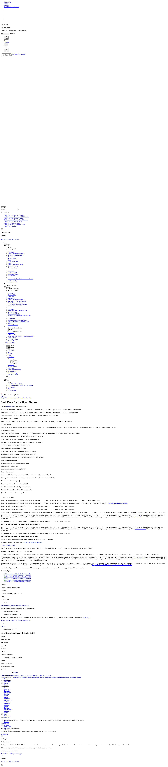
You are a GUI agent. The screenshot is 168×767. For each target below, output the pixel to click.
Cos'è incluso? (12, 334)
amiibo (9, 323)
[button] (85, 244)
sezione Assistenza (140, 517)
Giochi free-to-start (13, 261)
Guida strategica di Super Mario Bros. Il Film (20, 385)
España (6, 683)
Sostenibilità (56, 677)
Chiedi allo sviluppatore (14, 369)
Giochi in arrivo (12, 258)
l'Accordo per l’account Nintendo (117, 503)
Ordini (6, 3)
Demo (9, 260)
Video (9, 355)
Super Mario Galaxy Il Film (15, 384)
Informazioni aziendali (26, 675)
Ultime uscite (11, 257)
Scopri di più (86, 617)
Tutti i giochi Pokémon (10, 226)
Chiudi (2, 723)
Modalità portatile (5, 605)
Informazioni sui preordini (8, 545)
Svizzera (6, 725)
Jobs (9, 388)
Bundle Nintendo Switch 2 (15, 303)
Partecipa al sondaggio (15, 753)
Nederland (7, 716)
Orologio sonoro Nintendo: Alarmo (17, 320)
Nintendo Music (12, 341)
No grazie (3, 734)
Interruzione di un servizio (32, 677)
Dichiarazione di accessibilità (68, 677)
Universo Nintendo (13, 266)
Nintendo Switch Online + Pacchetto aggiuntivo (21, 336)
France (6, 685)
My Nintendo (11, 387)
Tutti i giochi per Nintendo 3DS (13, 221)
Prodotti (10, 353)
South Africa (7, 702)
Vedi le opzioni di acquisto (19, 54)
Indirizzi (6, 5)
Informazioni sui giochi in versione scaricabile (20, 279)
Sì (7, 734)
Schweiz (6, 722)
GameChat (11, 296)
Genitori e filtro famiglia (7, 675)
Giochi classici (12, 337)
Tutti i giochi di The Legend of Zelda (14, 224)
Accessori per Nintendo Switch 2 (17, 301)
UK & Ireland (8, 709)
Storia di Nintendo (13, 325)
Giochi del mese (12, 272)
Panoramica (7, 2)
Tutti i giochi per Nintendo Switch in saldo (16, 220)
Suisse (6, 706)
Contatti (79, 677)
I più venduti (11, 275)
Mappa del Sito (12, 390)
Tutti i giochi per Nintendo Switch (13, 218)
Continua (7, 723)
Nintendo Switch (12, 312)
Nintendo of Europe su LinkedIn (10, 239)
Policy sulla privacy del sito (43, 675)
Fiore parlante (11, 318)
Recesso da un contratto (46, 677)
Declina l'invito (5, 753)
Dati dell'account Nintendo (11, 7)
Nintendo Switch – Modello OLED (17, 310)
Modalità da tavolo (16, 605)
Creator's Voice (12, 371)
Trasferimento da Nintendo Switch (17, 304)
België (6, 678)
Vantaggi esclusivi (13, 339)
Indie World (11, 368)
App (9, 352)
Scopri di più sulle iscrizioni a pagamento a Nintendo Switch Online (112, 565)
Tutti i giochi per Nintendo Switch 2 (14, 215)
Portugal (6, 703)
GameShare (11, 298)
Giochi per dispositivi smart (15, 264)
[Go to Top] (84, 393)
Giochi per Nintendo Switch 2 (16, 253)
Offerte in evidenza (13, 274)
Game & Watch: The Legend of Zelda (18, 321)
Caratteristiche (12, 295)
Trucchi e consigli (13, 373)
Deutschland (7, 681)
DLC (9, 263)
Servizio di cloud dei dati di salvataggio (19, 620)
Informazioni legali (19, 677)
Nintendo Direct (12, 366)
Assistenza (17, 675)
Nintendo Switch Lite (14, 314)
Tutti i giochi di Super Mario (12, 223)
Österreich (7, 700)
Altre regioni (7, 730)
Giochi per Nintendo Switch (15, 255)
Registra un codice (13, 282)
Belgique (6, 691)
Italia (5, 688)
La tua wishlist (12, 280)
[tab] (84, 672)
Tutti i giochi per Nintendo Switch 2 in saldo (16, 217)
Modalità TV (25, 605)
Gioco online (4, 620)
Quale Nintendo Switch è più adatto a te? (19, 315)
